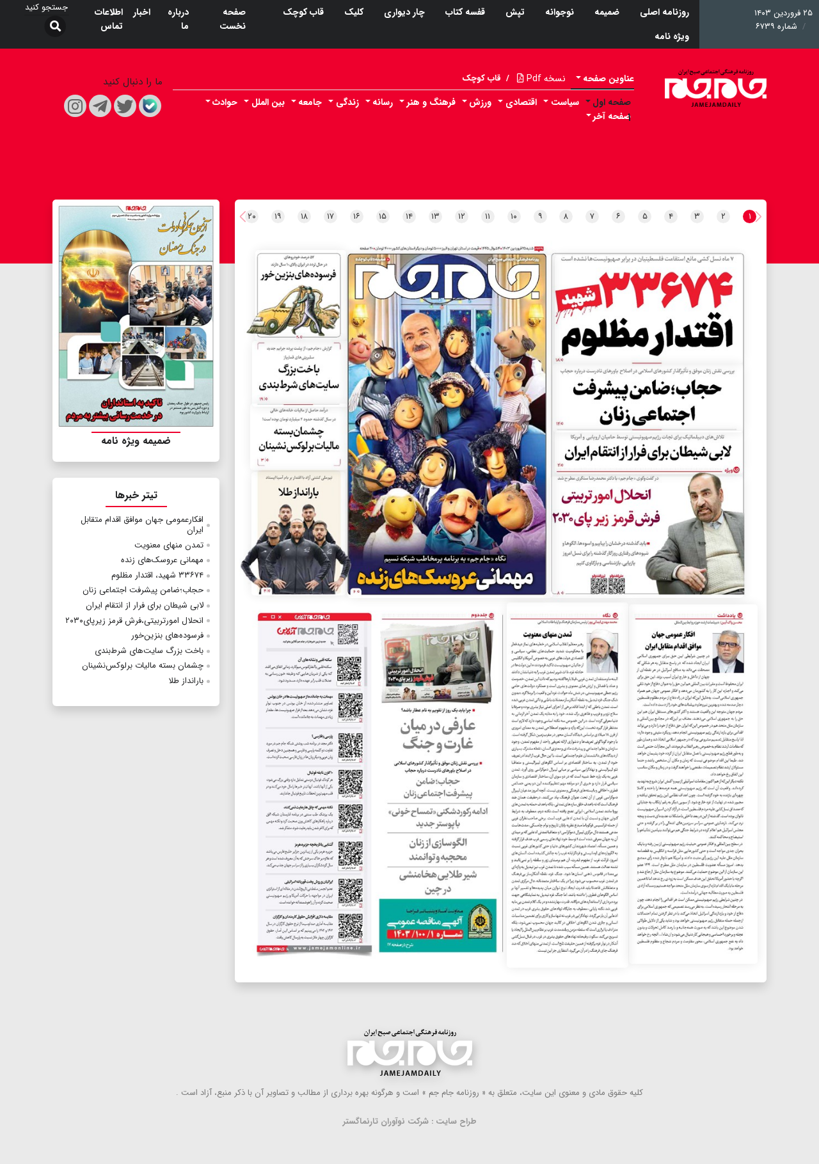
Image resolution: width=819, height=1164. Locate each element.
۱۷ (330, 216)
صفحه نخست (232, 19)
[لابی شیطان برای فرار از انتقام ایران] (649, 452)
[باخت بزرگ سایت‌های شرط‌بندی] (301, 373)
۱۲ (461, 216)
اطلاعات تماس (109, 19)
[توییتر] (125, 106)
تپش (515, 12)
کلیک (353, 12)
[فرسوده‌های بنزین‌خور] (301, 296)
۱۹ (278, 216)
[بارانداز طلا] (298, 533)
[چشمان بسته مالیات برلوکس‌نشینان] (298, 437)
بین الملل (268, 102)
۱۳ (435, 216)
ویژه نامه (672, 36)
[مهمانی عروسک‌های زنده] (450, 426)
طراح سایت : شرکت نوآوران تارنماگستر (410, 1121)
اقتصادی (521, 102)
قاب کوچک (303, 12)
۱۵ (382, 216)
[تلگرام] (100, 106)
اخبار (141, 12)
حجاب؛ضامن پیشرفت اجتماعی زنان (143, 590)
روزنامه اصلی (664, 12)
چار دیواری (404, 12)
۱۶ (356, 216)
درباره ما (178, 19)
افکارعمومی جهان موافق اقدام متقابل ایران (142, 525)
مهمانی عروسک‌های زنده (162, 560)
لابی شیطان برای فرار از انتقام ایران (144, 605)
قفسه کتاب (465, 12)
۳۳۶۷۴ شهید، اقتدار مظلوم (157, 575)
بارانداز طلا (185, 681)
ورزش (480, 102)
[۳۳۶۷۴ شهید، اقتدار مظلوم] (649, 309)
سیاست (565, 102)
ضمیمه (606, 12)
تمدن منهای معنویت (168, 545)
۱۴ (409, 216)
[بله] (150, 106)
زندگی (347, 102)
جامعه (310, 102)
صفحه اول (611, 102)
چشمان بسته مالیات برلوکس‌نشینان (142, 665)
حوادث (224, 102)
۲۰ (252, 216)
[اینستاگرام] (75, 106)
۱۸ (304, 216)
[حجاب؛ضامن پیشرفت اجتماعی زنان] (648, 398)
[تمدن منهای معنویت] (567, 784)
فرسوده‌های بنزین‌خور (167, 635)
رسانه (382, 102)
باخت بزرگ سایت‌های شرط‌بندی (149, 650)
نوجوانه (559, 12)
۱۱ (487, 216)
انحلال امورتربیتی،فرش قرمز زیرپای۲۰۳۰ (134, 620)
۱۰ (514, 216)
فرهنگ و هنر (431, 102)
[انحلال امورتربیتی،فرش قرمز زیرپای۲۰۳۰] (646, 537)
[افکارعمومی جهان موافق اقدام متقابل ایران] (693, 784)
